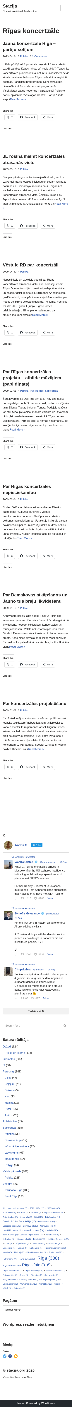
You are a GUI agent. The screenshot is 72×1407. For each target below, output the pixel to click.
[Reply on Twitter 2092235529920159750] (16, 954)
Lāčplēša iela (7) (22, 1243)
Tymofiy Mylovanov (27, 913)
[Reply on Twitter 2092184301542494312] (16, 998)
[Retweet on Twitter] (12, 856)
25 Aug (63, 862)
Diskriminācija (13, 1140)
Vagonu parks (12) (51, 1279)
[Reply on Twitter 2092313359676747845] (16, 898)
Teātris (9, 1115)
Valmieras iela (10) (28, 1284)
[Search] (65, 1025)
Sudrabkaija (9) (51, 1275)
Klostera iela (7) (24, 1239)
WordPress (48, 1403)
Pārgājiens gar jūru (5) (36, 1252)
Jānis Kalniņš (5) (10, 1235)
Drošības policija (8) (12, 1226)
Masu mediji (12, 1158)
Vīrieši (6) (7, 1288)
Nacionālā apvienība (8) (55, 1248)
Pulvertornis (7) (10, 1259)
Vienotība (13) (45, 1284)
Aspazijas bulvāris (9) (53, 1213)
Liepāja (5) (22, 1248)
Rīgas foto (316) (36, 1265)
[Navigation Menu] (65, 8)
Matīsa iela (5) (36, 1248)
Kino (7, 1096)
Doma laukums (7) (46, 1221)
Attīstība (10, 1133)
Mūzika (9, 1102)
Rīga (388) (48, 1258)
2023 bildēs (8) (53, 1208)
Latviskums (12, 1152)
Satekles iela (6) (10, 1275)
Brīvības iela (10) (53, 1217)
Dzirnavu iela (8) (30, 1226)
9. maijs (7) (23, 1213)
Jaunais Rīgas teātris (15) (31, 1235)
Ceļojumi (10, 1083)
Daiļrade (10, 1090)
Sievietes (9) (36, 1275)
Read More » (18, 99)
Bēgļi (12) (38, 1217)
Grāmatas (9, 1059)
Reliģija (9, 1165)
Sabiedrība (51, 390)
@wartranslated (48, 862)
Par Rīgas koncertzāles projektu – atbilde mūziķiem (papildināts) (32, 377)
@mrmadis (38, 969)
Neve (20, 1403)
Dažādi (7, 1046)
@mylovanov (52, 913)
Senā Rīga (11, 1196)
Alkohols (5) (36, 1213)
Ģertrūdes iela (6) (48, 1226)
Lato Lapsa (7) (38, 1243)
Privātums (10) (55, 1252)
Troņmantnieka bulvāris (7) (15, 1279)
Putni (8, 1108)
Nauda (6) (7, 1252)
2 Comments (39, 56)
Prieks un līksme (15, 1052)
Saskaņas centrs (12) (55, 1271)
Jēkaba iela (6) (52, 1235)
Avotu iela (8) (26, 1217)
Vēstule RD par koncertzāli (31, 264)
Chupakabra (22, 969)
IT (4, 1065)
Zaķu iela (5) (19, 1288)
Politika (24, 56)
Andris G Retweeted (25, 857)
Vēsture (7, 1183)
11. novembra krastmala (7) (15, 1208)
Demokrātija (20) (27, 1221)
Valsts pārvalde (12, 1171)
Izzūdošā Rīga (13, 1190)
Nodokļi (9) (19, 1252)
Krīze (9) (8, 1243)
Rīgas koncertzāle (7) (12, 1271)
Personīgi (8, 1071)
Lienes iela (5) (9, 1248)
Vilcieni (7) (58, 1284)
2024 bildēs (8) (9, 1213)
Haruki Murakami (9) (12, 1230)
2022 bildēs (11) (37, 1208)
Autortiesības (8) (10, 1217)
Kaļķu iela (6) (8, 1239)
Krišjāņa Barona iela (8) (58, 1239)
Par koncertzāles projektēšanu (34, 703)
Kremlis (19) (39, 1239)
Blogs (8, 1077)
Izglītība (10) (52, 1230)
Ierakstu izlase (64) (34, 1230)
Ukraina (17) (35, 1279)
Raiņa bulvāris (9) (27, 1259)
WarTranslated (24, 861)
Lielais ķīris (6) (54, 1243)
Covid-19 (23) (10, 1221)
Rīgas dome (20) (11, 1265)
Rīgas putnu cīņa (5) (34, 1271)
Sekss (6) (24, 1275)
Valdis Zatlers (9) (10, 1284)
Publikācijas (37, 390)
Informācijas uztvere (17, 1146)
